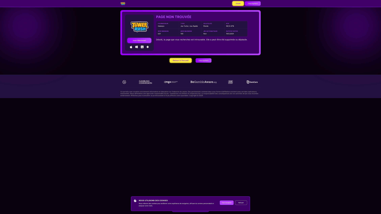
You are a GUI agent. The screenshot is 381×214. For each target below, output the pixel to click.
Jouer (238, 3)
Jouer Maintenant (139, 40)
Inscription (253, 3)
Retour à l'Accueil (181, 60)
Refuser (241, 202)
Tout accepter (227, 202)
